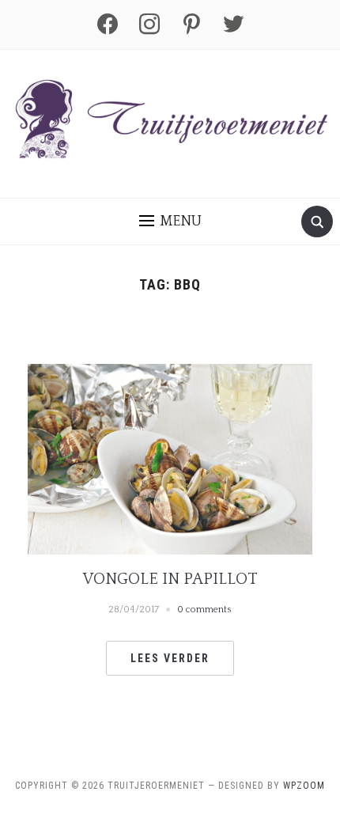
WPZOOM (304, 785)
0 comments (204, 609)
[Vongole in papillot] (170, 458)
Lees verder (170, 658)
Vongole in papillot (170, 579)
